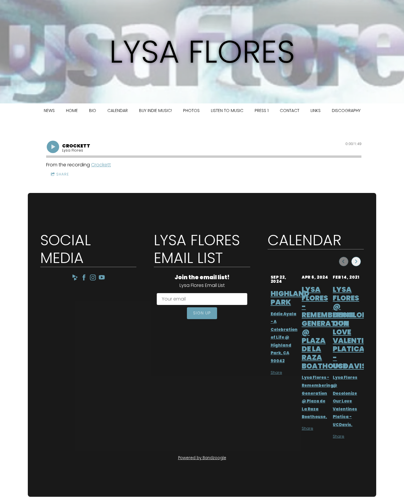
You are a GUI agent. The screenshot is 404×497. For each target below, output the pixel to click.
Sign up (202, 313)
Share (62, 174)
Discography (346, 110)
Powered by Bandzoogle (202, 458)
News (49, 110)
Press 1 (262, 110)
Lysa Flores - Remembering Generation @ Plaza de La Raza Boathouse (328, 328)
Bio (92, 110)
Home (72, 110)
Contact (289, 110)
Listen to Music (227, 110)
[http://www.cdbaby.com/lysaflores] (75, 278)
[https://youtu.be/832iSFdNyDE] (102, 278)
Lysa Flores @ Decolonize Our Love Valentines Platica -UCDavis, (345, 401)
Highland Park (290, 298)
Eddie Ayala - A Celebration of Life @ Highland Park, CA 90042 (284, 337)
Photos (191, 110)
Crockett (101, 164)
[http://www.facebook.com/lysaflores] (84, 278)
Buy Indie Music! (155, 110)
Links (316, 110)
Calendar (117, 110)
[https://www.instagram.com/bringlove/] (93, 278)
